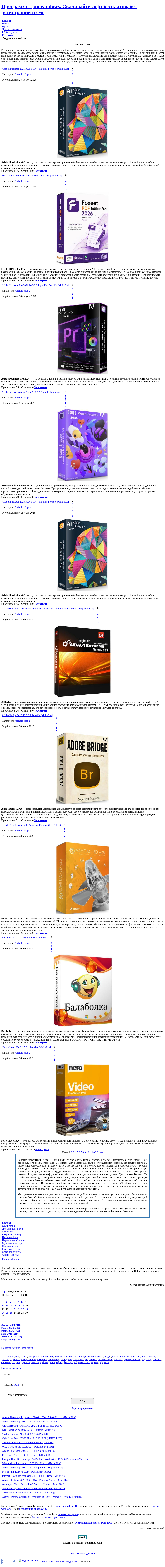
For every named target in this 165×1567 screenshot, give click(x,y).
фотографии (55, 1362)
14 (18, 1305)
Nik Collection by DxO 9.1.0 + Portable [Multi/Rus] (28, 1430)
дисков (151, 1356)
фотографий (70, 1362)
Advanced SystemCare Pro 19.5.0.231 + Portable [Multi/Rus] (33, 1488)
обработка (91, 1359)
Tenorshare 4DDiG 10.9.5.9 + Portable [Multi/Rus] (28, 1442)
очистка (118, 1359)
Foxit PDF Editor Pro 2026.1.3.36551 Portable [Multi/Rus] (32, 175)
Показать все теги (11, 1368)
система (157, 1359)
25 (7, 1312)
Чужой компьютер (16, 1394)
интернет (42, 1359)
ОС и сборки (9, 1225)
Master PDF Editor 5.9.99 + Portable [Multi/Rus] (27, 1471)
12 (11, 1305)
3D (3, 1356)
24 (3, 1312)
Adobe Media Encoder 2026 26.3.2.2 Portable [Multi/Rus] (31, 392)
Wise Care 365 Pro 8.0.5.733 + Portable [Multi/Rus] (28, 1446)
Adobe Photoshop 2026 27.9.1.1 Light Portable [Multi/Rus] (32, 1467)
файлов (35, 1362)
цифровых (84, 1362)
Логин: (6, 1374)
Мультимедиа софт (12, 1243)
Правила (7, 26)
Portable (49, 1356)
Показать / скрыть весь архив (17, 1347)
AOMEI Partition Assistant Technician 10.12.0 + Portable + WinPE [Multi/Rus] (42, 1496)
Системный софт (11, 1249)
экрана (94, 1362)
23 (26, 1309)
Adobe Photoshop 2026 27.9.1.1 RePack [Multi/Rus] (29, 1450)
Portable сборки (23, 74)
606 (94, 1152)
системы (6, 1362)
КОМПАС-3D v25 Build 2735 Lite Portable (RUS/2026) (31, 825)
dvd (17, 1356)
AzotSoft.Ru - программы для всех (60, 1561)
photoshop (38, 1356)
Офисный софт (10, 1246)
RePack (59, 1356)
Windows (68, 1356)
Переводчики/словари (14, 1240)
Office (24, 1356)
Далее (100, 1152)
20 (15, 1309)
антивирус (80, 1356)
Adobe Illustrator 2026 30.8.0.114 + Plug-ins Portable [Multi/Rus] (35, 68)
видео (108, 1356)
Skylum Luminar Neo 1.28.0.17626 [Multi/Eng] (26, 1434)
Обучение (7, 1231)
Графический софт (12, 1234)
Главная (6, 20)
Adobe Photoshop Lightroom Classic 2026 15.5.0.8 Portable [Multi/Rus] (39, 1417)
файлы (44, 1362)
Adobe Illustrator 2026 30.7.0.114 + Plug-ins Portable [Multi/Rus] (35, 501)
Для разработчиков (12, 1228)
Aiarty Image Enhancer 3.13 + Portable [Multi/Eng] (28, 1492)
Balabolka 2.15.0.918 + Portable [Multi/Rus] (24, 937)
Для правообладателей (82, 1553)
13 (15, 1305)
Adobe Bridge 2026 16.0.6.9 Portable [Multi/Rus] (27, 715)
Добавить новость (12, 29)
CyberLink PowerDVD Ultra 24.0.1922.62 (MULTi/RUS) (32, 1438)
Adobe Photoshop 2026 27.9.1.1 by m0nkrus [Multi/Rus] (31, 1421)
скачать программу (68, 1514)
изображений (28, 1359)
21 (18, 1309)
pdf (30, 1356)
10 (87, 1152)
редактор (146, 1359)
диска (143, 1356)
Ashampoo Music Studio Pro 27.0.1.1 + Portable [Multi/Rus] (33, 1484)
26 (11, 1312)
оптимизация (105, 1359)
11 (7, 1305)
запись (16, 1359)
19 (11, 1309)
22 (22, 1309)
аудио (91, 1356)
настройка (78, 1359)
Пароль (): (13, 1384)
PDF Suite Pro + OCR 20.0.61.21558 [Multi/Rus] (27, 1455)
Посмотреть (40, 171)
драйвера (6, 1359)
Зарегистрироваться (82, 1408)
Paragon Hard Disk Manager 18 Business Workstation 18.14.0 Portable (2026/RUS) (45, 1459)
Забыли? (16, 1384)
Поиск (5, 23)
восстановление (121, 1356)
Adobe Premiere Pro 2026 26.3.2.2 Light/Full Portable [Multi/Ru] (35, 285)
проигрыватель (132, 1359)
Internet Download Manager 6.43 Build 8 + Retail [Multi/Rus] (33, 1476)
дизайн (135, 1356)
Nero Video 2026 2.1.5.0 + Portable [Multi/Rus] (26, 1047)
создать (16, 1362)
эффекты (104, 1362)
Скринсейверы (10, 1254)
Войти (82, 1401)
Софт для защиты (11, 1251)
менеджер (66, 1359)
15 (22, 1305)
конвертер (53, 1359)
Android (10, 1356)
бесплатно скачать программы (48, 1517)
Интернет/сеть (10, 1237)
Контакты (7, 35)
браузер (99, 1356)
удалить (25, 1362)
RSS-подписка (10, 32)
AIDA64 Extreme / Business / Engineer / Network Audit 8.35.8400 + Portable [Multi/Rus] (48, 608)
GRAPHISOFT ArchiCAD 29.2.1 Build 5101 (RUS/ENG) (32, 1425)
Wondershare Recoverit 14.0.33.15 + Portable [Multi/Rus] (31, 1463)
